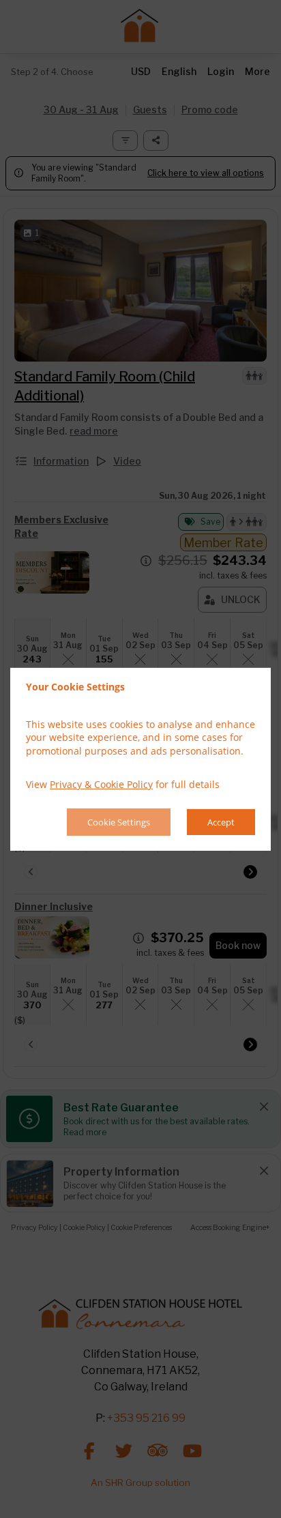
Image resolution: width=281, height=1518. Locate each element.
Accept (221, 822)
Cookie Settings (118, 822)
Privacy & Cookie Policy (101, 784)
